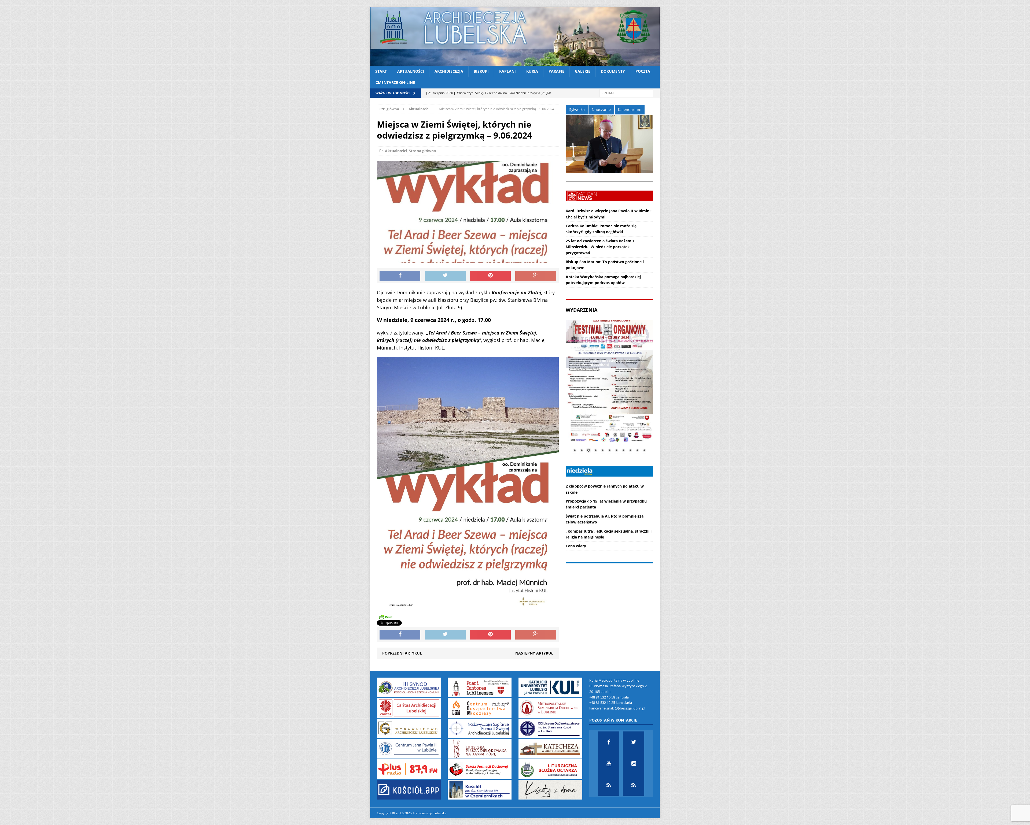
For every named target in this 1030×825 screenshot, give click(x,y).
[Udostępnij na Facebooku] (400, 276)
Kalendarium (629, 109)
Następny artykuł (534, 653)
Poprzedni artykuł (402, 653)
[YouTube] (608, 763)
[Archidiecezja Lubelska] (515, 36)
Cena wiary (576, 545)
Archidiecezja (449, 71)
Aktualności (410, 71)
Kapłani (507, 71)
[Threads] (633, 785)
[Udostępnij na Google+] (535, 276)
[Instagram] (633, 763)
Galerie (582, 71)
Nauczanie (601, 109)
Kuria (532, 71)
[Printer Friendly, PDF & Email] (386, 617)
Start (381, 71)
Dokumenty (613, 71)
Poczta (642, 71)
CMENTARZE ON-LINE (395, 82)
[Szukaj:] (626, 92)
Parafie (556, 71)
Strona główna (422, 150)
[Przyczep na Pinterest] (490, 276)
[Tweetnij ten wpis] (445, 276)
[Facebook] (608, 742)
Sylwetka (577, 109)
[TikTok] (608, 785)
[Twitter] (633, 742)
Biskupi (481, 71)
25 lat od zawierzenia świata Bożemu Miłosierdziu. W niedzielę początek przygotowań (600, 246)
